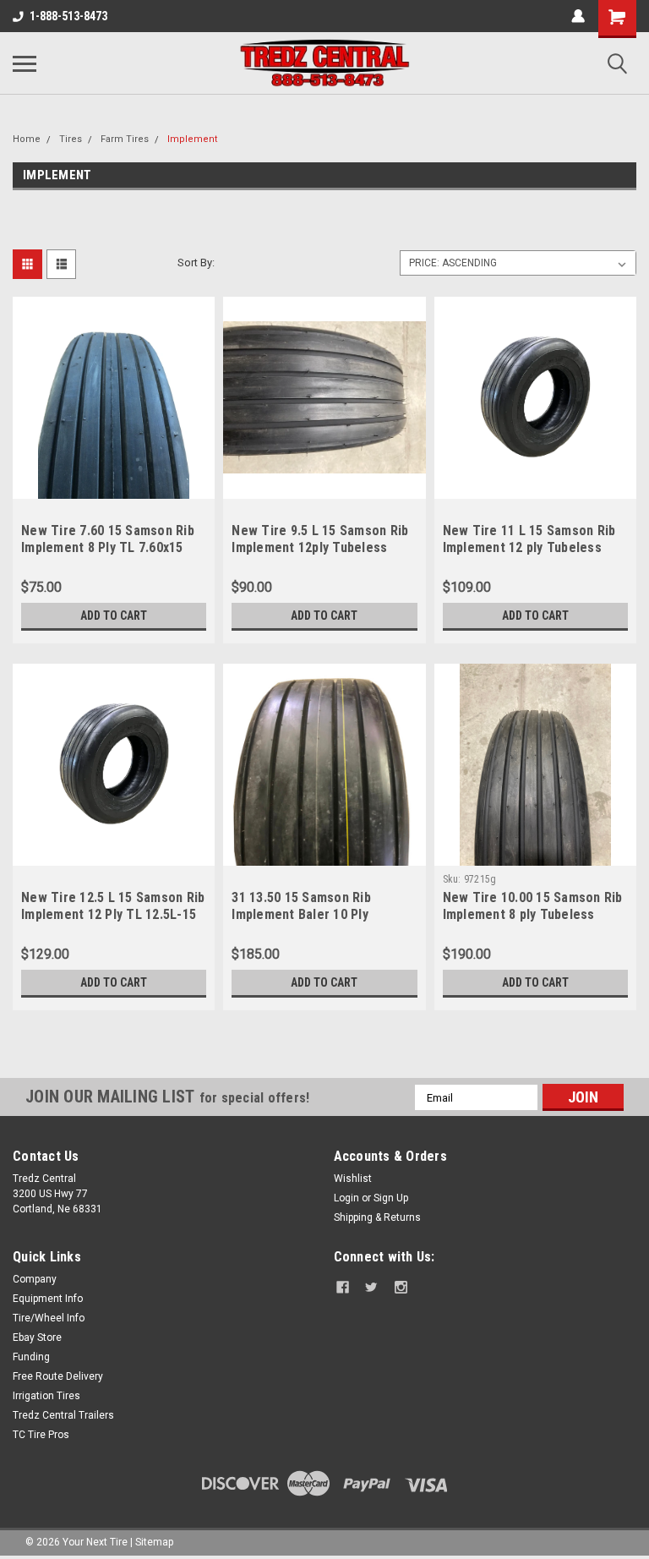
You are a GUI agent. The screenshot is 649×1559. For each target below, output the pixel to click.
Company (35, 1279)
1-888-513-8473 (68, 16)
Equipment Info (48, 1299)
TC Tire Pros (41, 1435)
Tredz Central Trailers (63, 1415)
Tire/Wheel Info (49, 1318)
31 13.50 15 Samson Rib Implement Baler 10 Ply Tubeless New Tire (301, 914)
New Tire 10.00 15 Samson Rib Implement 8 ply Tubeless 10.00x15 (533, 914)
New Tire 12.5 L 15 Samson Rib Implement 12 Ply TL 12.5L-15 (113, 905)
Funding (31, 1357)
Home (27, 139)
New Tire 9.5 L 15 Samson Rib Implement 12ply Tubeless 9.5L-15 (320, 547)
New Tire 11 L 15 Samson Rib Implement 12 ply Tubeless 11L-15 (529, 547)
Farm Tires (125, 139)
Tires (70, 139)
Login (346, 1198)
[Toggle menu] (24, 63)
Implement (192, 139)
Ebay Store (37, 1337)
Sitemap (154, 1542)
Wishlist (353, 1178)
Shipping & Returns (377, 1217)
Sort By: (196, 262)
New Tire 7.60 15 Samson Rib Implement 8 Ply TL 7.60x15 (107, 538)
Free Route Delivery (58, 1376)
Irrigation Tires (46, 1396)
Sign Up (391, 1198)
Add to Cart (113, 615)
